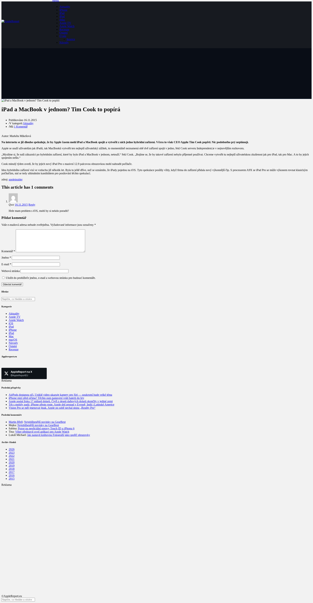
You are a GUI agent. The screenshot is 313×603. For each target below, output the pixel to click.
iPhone (63, 9)
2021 (11, 459)
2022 (11, 455)
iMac (62, 19)
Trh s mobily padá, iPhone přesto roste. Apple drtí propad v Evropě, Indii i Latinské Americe (61, 404)
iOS (11, 323)
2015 (11, 478)
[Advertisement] (110, 511)
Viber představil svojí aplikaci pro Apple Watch (42, 431)
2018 (11, 468)
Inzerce (71, 39)
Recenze (64, 29)
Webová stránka (10, 271)
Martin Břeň (16, 421)
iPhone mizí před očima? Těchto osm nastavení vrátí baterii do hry (46, 398)
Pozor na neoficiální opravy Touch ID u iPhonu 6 (46, 428)
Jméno (6, 257)
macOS (13, 339)
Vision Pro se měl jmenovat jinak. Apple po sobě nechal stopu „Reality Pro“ (52, 407)
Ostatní (63, 32)
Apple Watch (66, 26)
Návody (64, 42)
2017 (11, 472)
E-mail (6, 264)
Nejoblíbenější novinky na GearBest (45, 421)
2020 (11, 462)
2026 (11, 449)
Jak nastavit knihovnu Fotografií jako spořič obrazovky (58, 434)
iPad (61, 13)
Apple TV (65, 22)
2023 (11, 452)
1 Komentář (21, 126)
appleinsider (15, 179)
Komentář (8, 251)
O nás (62, 36)
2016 (11, 475)
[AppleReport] (26, 25)
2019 (11, 465)
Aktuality (64, 6)
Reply (31, 204)
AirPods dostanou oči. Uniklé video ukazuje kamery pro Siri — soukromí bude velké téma (60, 394)
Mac (11, 336)
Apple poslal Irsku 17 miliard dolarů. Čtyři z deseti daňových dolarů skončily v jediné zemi (61, 401)
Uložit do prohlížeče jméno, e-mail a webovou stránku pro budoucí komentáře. (51, 277)
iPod (62, 16)
